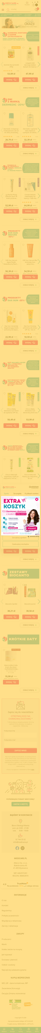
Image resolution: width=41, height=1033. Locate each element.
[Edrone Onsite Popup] (20, 516)
